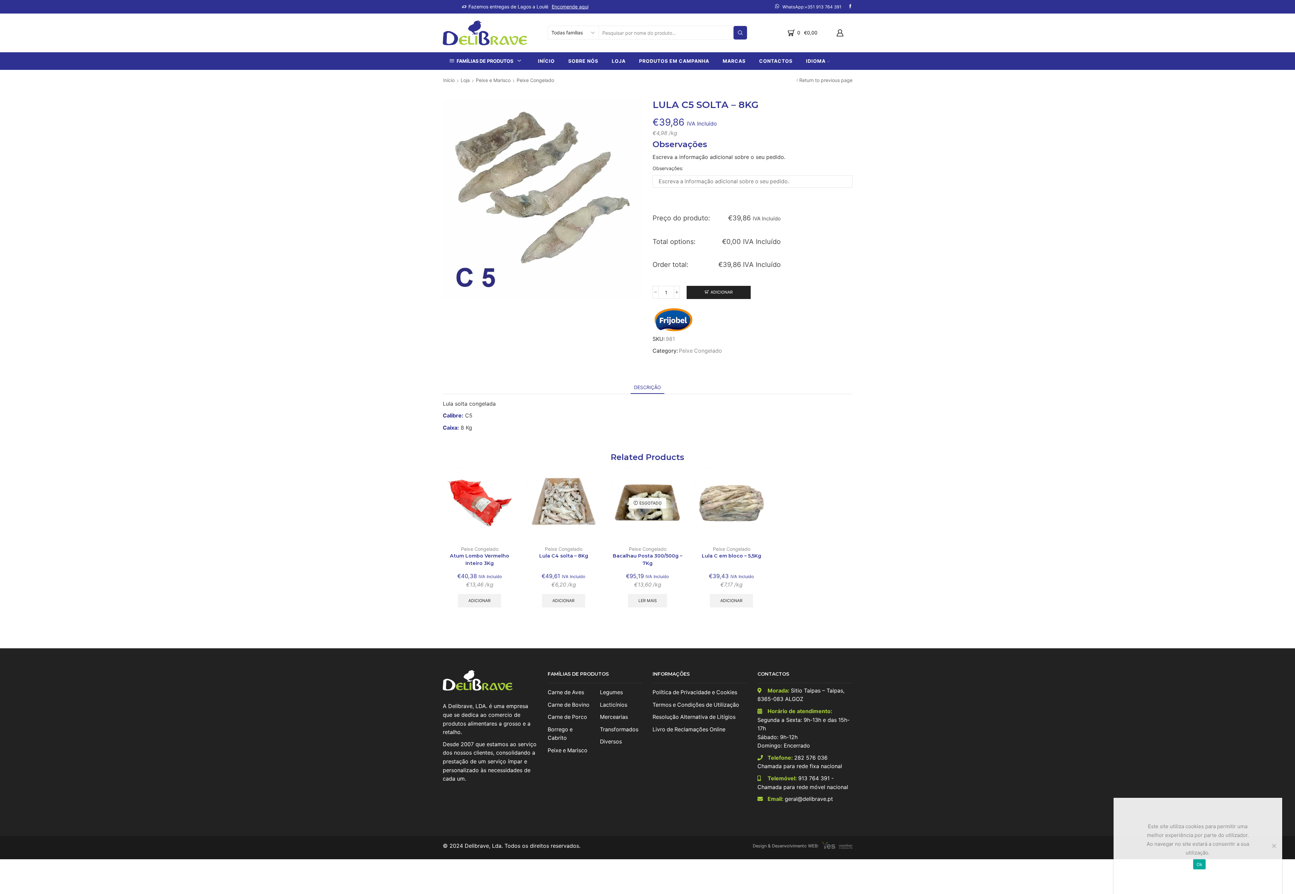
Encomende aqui (570, 6)
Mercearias (614, 717)
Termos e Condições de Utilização (696, 705)
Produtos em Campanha (674, 61)
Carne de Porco (567, 717)
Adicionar (722, 292)
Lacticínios (613, 705)
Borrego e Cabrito (560, 733)
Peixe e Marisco (493, 80)
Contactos (776, 61)
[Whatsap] (808, 6)
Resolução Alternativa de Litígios (694, 717)
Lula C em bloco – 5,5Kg (731, 556)
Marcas (734, 61)
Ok (1200, 864)
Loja (619, 61)
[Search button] (740, 32)
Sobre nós (583, 61)
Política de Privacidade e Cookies (695, 692)
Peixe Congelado (535, 80)
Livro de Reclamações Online (689, 729)
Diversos (611, 741)
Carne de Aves (566, 692)
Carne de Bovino (568, 705)
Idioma (816, 61)
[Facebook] (850, 6)
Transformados (619, 729)
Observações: (668, 168)
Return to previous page (826, 80)
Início (546, 61)
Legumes (611, 692)
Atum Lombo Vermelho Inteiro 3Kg (479, 559)
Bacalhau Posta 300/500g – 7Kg (647, 559)
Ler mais (647, 600)
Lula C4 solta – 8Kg (563, 556)
